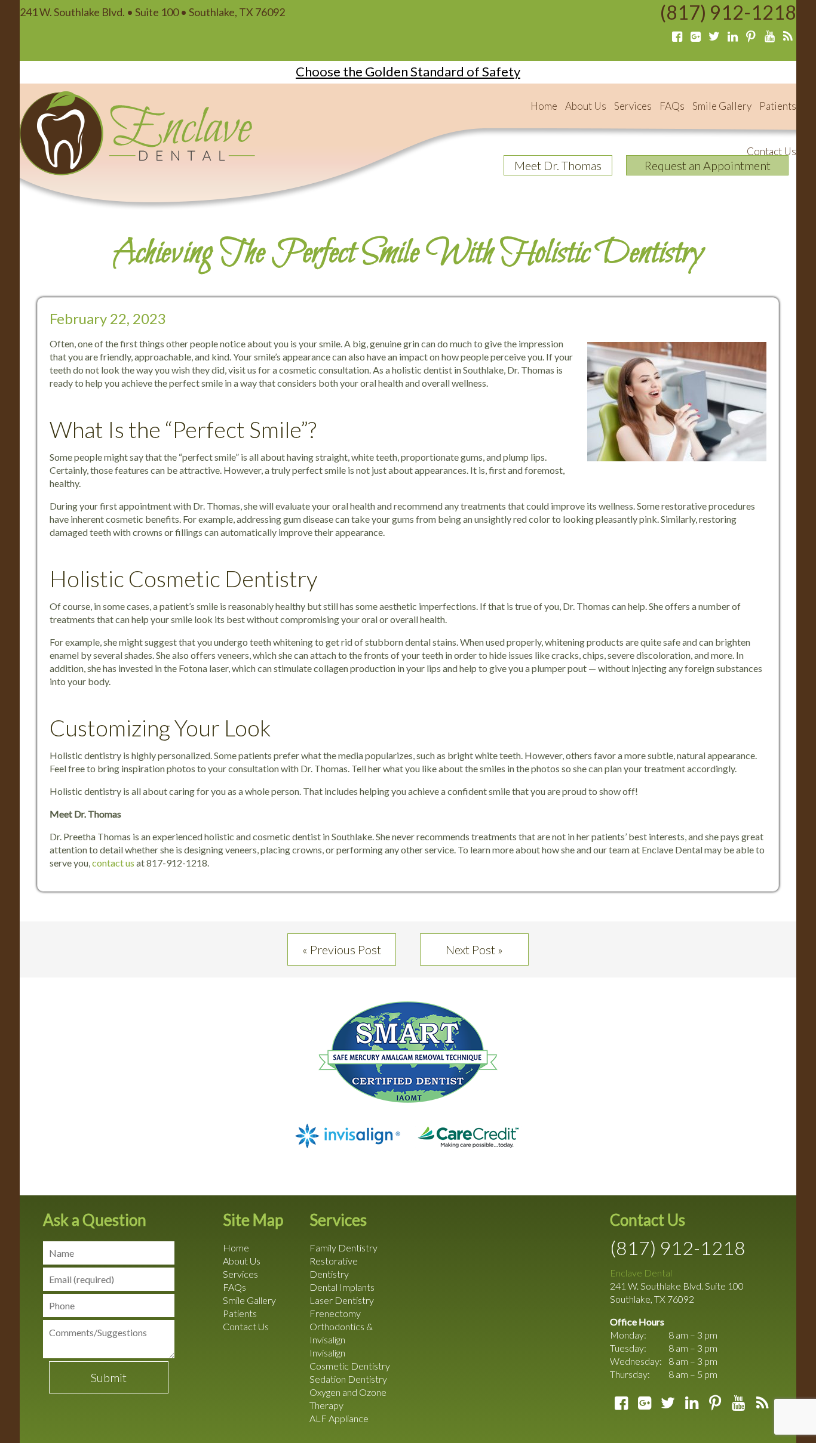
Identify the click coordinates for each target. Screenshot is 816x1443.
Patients (777, 106)
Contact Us (771, 151)
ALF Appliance (339, 1418)
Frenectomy (335, 1313)
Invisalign (327, 1352)
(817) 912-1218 (728, 12)
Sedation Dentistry (348, 1379)
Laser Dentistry (341, 1300)
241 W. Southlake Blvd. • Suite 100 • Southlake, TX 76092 (152, 11)
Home (543, 106)
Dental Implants (342, 1287)
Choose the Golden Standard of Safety (408, 71)
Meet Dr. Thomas (558, 165)
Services (633, 106)
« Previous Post (341, 949)
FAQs (672, 106)
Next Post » (474, 949)
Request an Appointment (708, 165)
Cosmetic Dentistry (349, 1365)
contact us (113, 862)
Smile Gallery (721, 106)
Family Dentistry (343, 1247)
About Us (585, 106)
